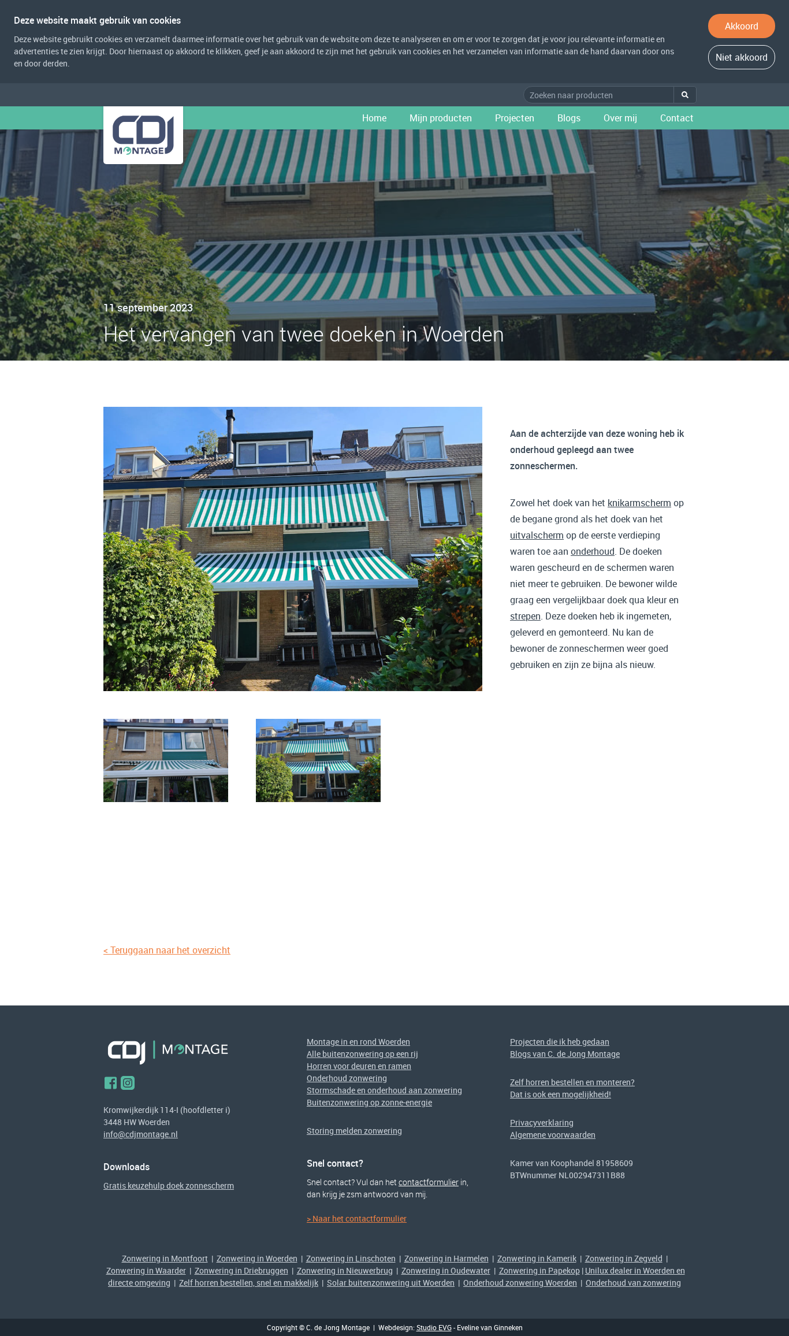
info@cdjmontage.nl (140, 1134)
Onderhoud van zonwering (633, 1282)
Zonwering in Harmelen (446, 1258)
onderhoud (593, 551)
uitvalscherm (537, 535)
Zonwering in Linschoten (351, 1258)
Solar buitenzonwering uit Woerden (391, 1282)
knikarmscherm (639, 502)
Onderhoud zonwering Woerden (520, 1282)
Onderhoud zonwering (347, 1077)
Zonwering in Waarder (146, 1270)
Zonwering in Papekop (539, 1270)
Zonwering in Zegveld (624, 1258)
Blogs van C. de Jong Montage (565, 1053)
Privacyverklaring (542, 1122)
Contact (677, 118)
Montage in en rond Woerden (358, 1041)
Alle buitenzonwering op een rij (362, 1053)
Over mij (620, 118)
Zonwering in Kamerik (536, 1258)
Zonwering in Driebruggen (241, 1270)
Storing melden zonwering (354, 1130)
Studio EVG (434, 1327)
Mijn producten (441, 118)
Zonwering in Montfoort (165, 1258)
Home (374, 118)
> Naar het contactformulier (357, 1218)
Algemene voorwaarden (553, 1134)
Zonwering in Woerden (257, 1258)
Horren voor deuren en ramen (359, 1065)
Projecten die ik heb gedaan (559, 1041)
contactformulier (429, 1182)
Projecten (514, 118)
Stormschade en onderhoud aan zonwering (384, 1090)
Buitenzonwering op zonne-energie (369, 1102)
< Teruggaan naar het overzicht (166, 950)
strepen (525, 616)
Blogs (568, 118)
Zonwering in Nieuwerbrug (345, 1270)
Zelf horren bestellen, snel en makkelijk (248, 1282)
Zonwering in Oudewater (445, 1270)
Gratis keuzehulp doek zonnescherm (168, 1185)
